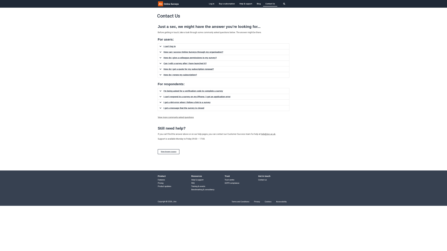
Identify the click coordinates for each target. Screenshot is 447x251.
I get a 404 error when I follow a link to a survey (187, 102)
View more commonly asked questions (176, 117)
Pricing (160, 183)
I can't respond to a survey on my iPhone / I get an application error (197, 97)
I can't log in (170, 46)
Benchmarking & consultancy (202, 189)
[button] (284, 4)
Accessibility (281, 202)
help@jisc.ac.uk (268, 134)
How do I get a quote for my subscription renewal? (189, 69)
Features (161, 180)
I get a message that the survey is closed (184, 108)
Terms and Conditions (240, 202)
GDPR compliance (232, 183)
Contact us (262, 180)
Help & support (245, 4)
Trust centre (229, 180)
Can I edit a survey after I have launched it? (185, 63)
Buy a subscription (227, 4)
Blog (259, 4)
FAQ (193, 183)
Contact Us (270, 4)
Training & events (198, 186)
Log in (211, 4)
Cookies (268, 202)
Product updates (164, 186)
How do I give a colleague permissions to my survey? (190, 58)
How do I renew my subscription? (180, 75)
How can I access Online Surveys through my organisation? (193, 52)
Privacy (257, 202)
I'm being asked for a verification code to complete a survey (193, 91)
